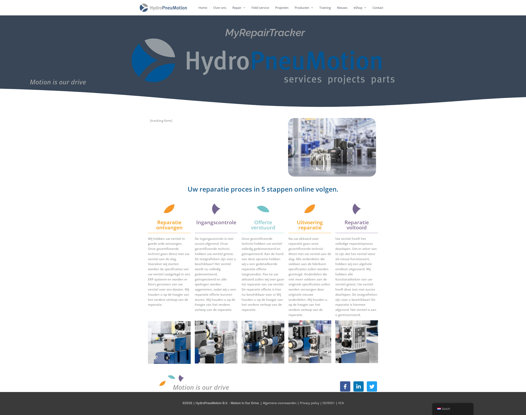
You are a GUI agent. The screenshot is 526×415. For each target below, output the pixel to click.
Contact (378, 8)
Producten (302, 8)
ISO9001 (329, 403)
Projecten (281, 8)
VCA (340, 403)
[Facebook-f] (345, 386)
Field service (260, 8)
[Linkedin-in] (358, 386)
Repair (236, 8)
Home (202, 8)
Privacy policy (309, 403)
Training (325, 8)
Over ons (219, 8)
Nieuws (342, 8)
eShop (358, 8)
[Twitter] (372, 386)
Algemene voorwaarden (279, 403)
